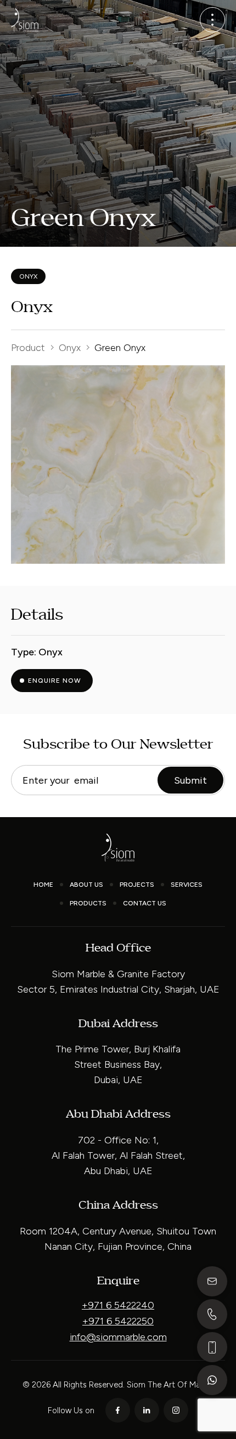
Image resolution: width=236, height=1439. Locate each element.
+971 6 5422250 (118, 1321)
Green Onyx (119, 348)
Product (28, 348)
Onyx (70, 348)
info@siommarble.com (118, 1337)
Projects (137, 884)
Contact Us (144, 903)
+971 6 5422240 (118, 1305)
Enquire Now (54, 680)
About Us (86, 884)
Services (187, 884)
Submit (190, 780)
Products (88, 903)
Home (43, 884)
